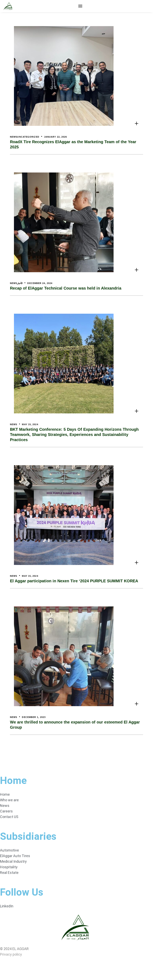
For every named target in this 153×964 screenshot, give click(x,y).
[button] (80, 6)
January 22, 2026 (55, 137)
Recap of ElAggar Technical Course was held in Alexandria (65, 288)
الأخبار (20, 283)
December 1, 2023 (34, 717)
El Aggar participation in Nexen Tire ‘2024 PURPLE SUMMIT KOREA (74, 581)
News (13, 137)
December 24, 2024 (39, 283)
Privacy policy (11, 954)
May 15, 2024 (30, 424)
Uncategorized (28, 137)
